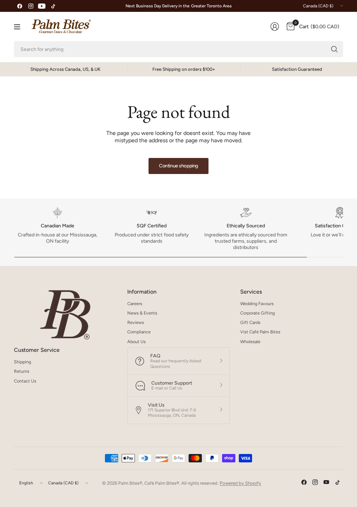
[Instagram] (30, 6)
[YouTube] (41, 6)
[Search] (334, 49)
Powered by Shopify (240, 483)
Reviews (135, 322)
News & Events (142, 313)
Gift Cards (250, 322)
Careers (134, 303)
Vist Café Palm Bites (260, 331)
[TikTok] (53, 6)
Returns (21, 371)
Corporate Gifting (257, 313)
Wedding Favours (257, 303)
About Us (136, 341)
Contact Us (25, 381)
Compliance (139, 331)
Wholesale (250, 341)
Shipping (22, 361)
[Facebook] (19, 6)
